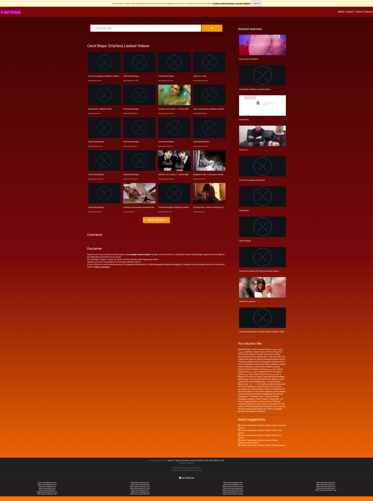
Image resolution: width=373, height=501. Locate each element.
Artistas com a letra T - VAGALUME (173, 109)
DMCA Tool (219, 460)
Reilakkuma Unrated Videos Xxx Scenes (263, 386)
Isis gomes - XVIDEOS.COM (99, 109)
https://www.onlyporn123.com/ (232, 494)
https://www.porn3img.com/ (325, 486)
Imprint (349, 11)
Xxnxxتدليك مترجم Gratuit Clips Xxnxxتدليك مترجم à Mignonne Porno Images (260, 370)
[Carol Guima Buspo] (209, 137)
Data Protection (197, 460)
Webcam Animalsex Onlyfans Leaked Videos (259, 402)
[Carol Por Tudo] (209, 71)
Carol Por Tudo (199, 76)
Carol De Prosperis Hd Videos (252, 180)
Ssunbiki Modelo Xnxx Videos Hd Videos (260, 410)
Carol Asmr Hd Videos (248, 59)
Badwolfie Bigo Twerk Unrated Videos (254, 349)
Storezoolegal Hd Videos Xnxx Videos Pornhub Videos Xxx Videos (260, 353)
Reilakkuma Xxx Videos (272, 394)
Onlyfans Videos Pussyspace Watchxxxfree (265, 361)
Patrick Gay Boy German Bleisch (259, 406)
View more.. (156, 220)
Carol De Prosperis (247, 301)
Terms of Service (364, 11)
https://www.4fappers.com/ (47, 482)
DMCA (341, 11)
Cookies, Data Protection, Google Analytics (231, 3)
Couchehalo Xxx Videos (263, 409)
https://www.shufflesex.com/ (47, 494)
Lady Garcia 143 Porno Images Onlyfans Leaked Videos (260, 400)
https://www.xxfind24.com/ (140, 490)
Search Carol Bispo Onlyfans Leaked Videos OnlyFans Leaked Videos (258, 441)
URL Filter (209, 460)
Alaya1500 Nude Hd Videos (251, 359)
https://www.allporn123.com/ (233, 492)
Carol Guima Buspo (201, 141)
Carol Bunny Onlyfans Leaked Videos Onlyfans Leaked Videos (265, 331)
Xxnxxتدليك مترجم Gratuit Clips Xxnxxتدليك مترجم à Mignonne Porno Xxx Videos (259, 375)
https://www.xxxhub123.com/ (140, 486)
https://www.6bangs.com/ (47, 486)
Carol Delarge (245, 240)
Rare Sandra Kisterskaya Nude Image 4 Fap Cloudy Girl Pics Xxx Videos (261, 377)
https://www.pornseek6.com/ (233, 488)
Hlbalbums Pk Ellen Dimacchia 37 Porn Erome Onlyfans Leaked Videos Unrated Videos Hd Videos (262, 391)
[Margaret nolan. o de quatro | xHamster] (209, 170)
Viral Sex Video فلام (277, 357)
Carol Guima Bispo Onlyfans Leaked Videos (106, 76)
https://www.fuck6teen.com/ (232, 484)
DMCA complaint (102, 267)
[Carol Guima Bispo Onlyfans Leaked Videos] (104, 71)
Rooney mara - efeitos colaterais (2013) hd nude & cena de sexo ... (222, 207)
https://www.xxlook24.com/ (140, 492)
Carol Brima (244, 119)
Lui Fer (241, 364)
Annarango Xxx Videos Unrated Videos (254, 389)
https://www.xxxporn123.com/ (140, 488)
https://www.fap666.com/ (47, 490)
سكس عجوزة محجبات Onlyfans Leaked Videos (260, 350)
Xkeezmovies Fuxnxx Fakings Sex (252, 357)
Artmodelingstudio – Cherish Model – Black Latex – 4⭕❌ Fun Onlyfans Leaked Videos (260, 382)
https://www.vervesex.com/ (140, 482)
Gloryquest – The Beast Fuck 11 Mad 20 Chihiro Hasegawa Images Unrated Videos (258, 397)
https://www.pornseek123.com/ (233, 486)
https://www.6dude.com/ (47, 488)
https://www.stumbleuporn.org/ (326, 490)
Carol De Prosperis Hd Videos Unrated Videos (259, 271)
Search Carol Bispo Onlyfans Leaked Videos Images (262, 445)
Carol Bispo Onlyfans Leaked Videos (254, 89)
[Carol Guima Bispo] (104, 137)
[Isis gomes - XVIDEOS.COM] (104, 104)
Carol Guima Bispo (96, 141)
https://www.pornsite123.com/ (47, 492)
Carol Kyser (244, 210)
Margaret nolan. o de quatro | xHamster (210, 174)
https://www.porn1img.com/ (325, 482)
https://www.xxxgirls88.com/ (140, 494)
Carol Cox (243, 150)
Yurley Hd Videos (252, 369)
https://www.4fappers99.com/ (47, 484)
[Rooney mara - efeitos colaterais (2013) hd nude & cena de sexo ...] (209, 203)
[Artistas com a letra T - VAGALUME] (174, 104)
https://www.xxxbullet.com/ (140, 484)
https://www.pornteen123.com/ (232, 490)
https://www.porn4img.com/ (325, 488)
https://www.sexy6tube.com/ (233, 482)
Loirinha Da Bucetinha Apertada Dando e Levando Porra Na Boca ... (151, 207)
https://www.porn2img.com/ (325, 484)
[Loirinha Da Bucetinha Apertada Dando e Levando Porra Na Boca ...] (139, 203)
